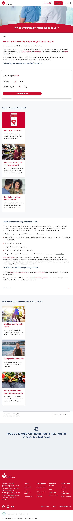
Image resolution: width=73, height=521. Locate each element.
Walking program (39, 495)
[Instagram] (8, 506)
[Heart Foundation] (36, 476)
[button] (36, 288)
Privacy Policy (45, 506)
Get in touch (65, 483)
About (26, 483)
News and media (52, 485)
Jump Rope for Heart (41, 488)
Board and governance (28, 488)
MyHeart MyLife (41, 492)
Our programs (41, 483)
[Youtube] (12, 506)
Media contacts (66, 496)
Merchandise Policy (65, 506)
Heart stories (52, 492)
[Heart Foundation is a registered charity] (4, 514)
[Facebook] (3, 506)
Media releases (53, 495)
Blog (50, 489)
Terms (54, 506)
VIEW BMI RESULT (22, 93)
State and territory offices (65, 492)
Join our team (28, 496)
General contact (63, 488)
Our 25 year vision (27, 492)
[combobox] (13, 76)
